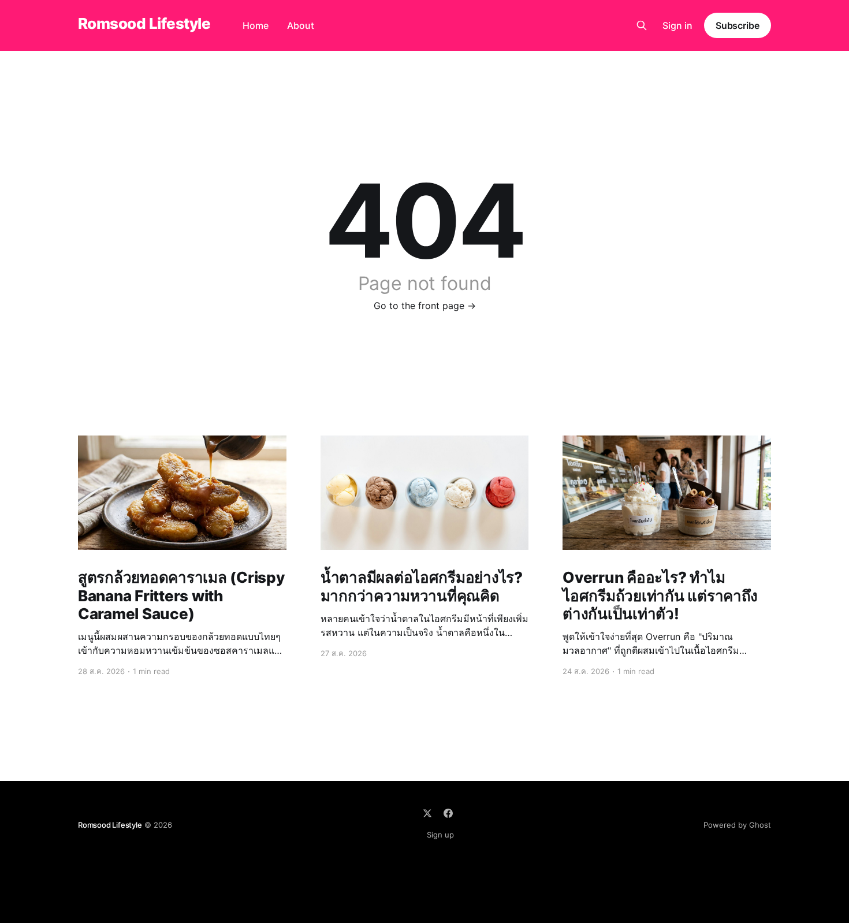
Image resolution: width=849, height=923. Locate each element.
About (300, 25)
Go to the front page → (425, 305)
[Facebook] (448, 813)
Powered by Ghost (737, 824)
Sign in (677, 25)
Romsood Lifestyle (144, 24)
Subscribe (737, 25)
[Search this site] (641, 25)
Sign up (440, 834)
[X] (427, 813)
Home (256, 25)
